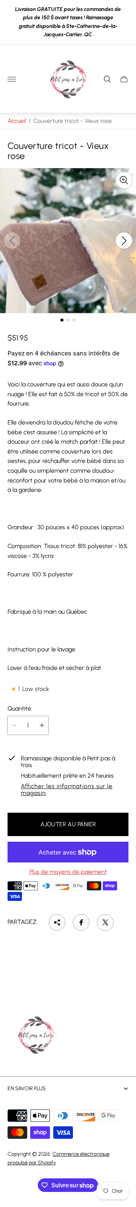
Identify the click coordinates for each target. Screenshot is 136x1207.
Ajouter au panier (68, 824)
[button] (61, 320)
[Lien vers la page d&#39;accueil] (36, 1036)
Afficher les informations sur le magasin (67, 789)
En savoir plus (27, 1088)
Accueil (17, 120)
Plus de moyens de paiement (68, 871)
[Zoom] (124, 180)
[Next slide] (124, 240)
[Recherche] (107, 79)
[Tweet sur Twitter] (105, 922)
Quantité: (20, 708)
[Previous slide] (12, 240)
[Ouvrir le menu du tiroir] (11, 79)
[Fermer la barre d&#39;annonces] (124, 22)
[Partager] (57, 922)
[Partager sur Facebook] (81, 922)
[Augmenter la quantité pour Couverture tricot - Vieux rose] (42, 725)
